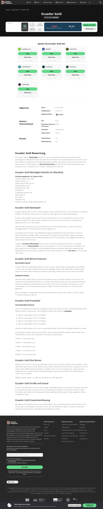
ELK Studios (33, 157)
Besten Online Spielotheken (70, 424)
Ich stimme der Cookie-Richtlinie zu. (18, 462)
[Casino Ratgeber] (10, 2)
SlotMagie (82, 424)
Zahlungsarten (66, 427)
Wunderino (83, 436)
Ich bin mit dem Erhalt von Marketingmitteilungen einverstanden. (21, 461)
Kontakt (46, 427)
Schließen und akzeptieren (90, 505)
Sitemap (46, 439)
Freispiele (68, 311)
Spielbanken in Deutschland (70, 436)
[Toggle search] (100, 2)
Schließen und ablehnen (74, 505)
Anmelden (24, 467)
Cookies (46, 433)
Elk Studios (55, 17)
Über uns (46, 424)
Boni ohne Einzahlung (68, 433)
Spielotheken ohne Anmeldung (70, 430)
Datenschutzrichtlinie (50, 436)
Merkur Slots (83, 430)
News (45, 430)
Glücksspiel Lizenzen (68, 441)
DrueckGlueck (84, 433)
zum (27, 54)
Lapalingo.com (84, 439)
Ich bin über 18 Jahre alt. (15, 458)
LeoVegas (82, 427)
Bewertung (27, 57)
